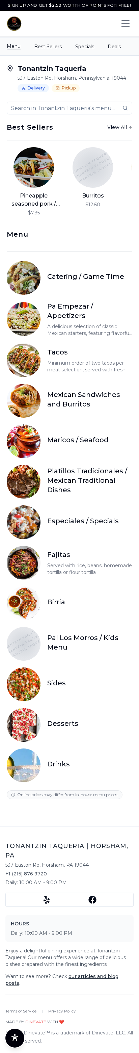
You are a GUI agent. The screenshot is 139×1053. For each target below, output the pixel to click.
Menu (14, 46)
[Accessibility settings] (14, 1038)
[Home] (14, 23)
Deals (114, 47)
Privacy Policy (62, 1010)
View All (117, 127)
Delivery (36, 87)
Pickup (69, 87)
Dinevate (35, 1021)
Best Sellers (48, 47)
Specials (84, 47)
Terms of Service (20, 1010)
